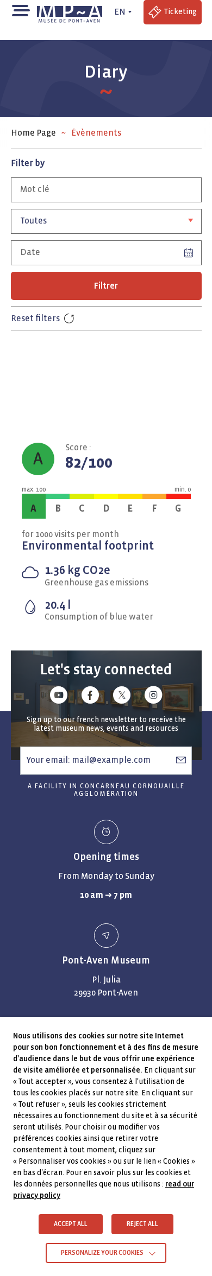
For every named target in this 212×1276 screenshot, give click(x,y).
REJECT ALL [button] (142, 1224)
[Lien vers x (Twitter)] (121, 696)
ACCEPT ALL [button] (71, 1224)
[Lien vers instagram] (153, 696)
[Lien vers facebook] (90, 696)
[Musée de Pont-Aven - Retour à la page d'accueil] (71, 12)
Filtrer (106, 285)
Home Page (33, 132)
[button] (20, 9)
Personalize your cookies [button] (102, 1252)
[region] (106, 133)
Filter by (28, 163)
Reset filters (35, 318)
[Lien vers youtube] (58, 696)
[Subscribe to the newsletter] (181, 760)
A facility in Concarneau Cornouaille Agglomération (106, 790)
